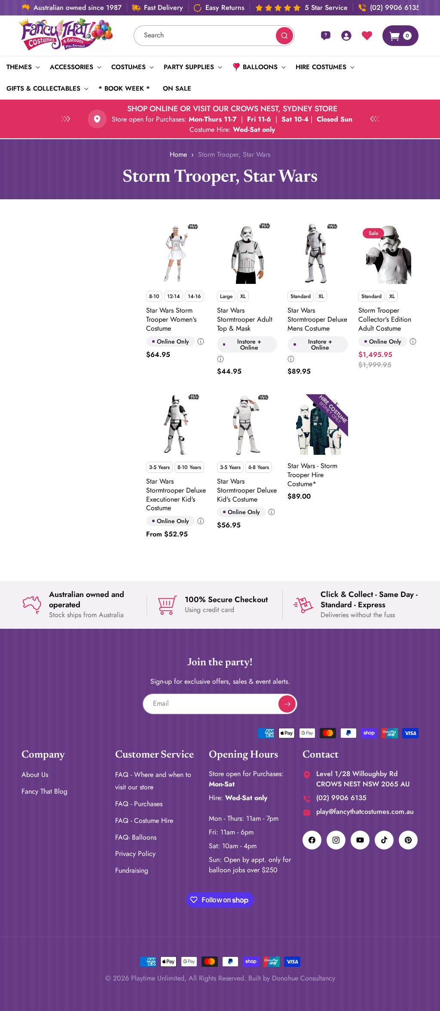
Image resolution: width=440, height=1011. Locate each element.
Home (178, 154)
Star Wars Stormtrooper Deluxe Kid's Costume (247, 490)
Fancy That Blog (44, 791)
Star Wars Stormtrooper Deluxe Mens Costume (317, 319)
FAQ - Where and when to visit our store (153, 781)
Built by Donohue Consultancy (291, 978)
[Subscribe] (287, 704)
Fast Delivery (163, 7)
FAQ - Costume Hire (144, 820)
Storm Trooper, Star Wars (234, 154)
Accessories (71, 67)
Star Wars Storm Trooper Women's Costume (171, 319)
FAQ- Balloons (135, 837)
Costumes (128, 67)
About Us (34, 775)
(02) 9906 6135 (395, 7)
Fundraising (131, 870)
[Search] (284, 35)
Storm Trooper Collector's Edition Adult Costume (384, 319)
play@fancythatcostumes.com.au (365, 811)
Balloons (260, 67)
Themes (19, 67)
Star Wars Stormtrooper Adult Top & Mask (244, 319)
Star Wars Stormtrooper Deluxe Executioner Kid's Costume (176, 495)
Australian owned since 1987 (78, 7)
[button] (21, 67)
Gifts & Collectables (43, 88)
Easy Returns (224, 7)
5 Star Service (326, 7)
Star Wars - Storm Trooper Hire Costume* (312, 475)
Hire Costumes (321, 67)
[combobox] (214, 36)
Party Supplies (189, 67)
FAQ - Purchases (138, 804)
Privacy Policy (135, 854)
